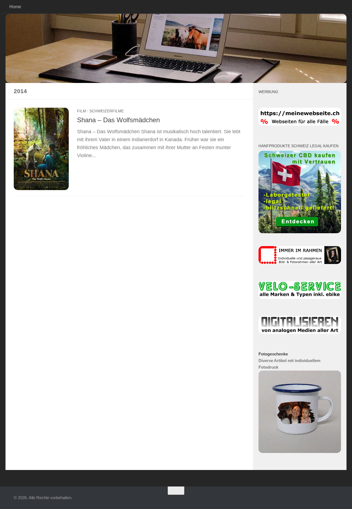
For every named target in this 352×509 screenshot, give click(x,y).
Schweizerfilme (106, 111)
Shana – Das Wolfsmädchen (118, 120)
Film (81, 111)
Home (15, 6)
